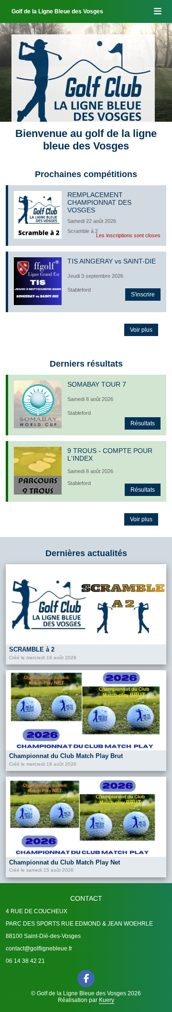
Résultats (142, 423)
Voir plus (141, 330)
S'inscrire (143, 294)
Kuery (106, 1000)
